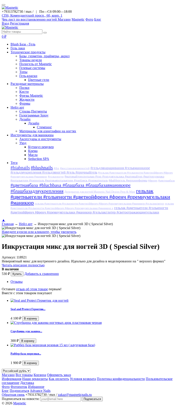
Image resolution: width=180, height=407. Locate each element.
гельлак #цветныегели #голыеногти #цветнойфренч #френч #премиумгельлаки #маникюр (90, 197)
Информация (11, 379)
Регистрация (19, 23)
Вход (5, 23)
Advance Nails (40, 391)
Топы (23, 72)
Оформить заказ (59, 375)
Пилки (24, 88)
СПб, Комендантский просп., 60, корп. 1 (32, 15)
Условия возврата (83, 379)
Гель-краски (28, 76)
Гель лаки (18, 48)
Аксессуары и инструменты (40, 139)
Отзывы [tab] (17, 281)
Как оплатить (59, 379)
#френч (152, 180)
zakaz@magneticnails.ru (75, 394)
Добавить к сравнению (41, 274)
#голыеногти (56, 176)
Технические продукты (28, 52)
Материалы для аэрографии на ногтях (47, 131)
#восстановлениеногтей (75, 168)
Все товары (24, 375)
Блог (97, 19)
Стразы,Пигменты (33, 111)
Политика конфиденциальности (121, 379)
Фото (89, 19)
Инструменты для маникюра (32, 135)
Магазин (64, 19)
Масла (33, 155)
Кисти (24, 91)
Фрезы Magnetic (31, 95)
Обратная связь (13, 394)
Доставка (27, 383)
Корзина (40, 375)
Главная (8, 224)
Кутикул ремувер (41, 147)
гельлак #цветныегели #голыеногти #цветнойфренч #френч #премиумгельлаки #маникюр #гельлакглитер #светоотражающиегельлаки (89, 210)
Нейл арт (17, 107)
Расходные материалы (27, 84)
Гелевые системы (32, 68)
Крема (33, 151)
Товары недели (30, 60)
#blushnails (42, 167)
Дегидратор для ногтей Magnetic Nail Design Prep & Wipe (99, 191)
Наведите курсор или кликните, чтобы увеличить (39, 232)
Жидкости (26, 99)
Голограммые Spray (34, 115)
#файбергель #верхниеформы (128, 180)
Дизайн (25, 119)
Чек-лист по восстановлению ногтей (30, 19)
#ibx (56, 168)
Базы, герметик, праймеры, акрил (44, 56)
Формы (24, 103)
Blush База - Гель (23, 44)
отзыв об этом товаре (32, 289)
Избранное (36, 387)
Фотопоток (19, 387)
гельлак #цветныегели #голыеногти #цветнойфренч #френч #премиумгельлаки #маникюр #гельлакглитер (99, 203)
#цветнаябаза (166, 180)
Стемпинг (44, 127)
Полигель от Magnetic (35, 64)
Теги (14, 163)
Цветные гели (38, 80)
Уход (22, 143)
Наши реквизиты (35, 379)
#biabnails (20, 167)
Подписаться (19, 391)
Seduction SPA (38, 159)
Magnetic (78, 19)
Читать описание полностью (23, 265)
